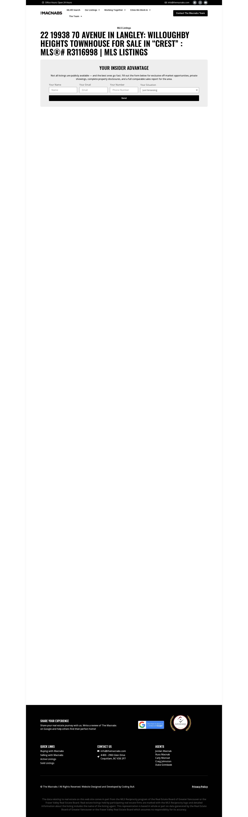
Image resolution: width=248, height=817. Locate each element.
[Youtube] (206, 3)
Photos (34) (82, 293)
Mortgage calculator (166, 300)
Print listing (82, 307)
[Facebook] (195, 3)
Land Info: (50, 630)
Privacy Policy (200, 786)
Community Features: (62, 533)
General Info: (54, 338)
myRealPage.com (128, 692)
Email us (58, 672)
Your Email (85, 84)
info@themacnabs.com (64, 675)
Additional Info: (57, 426)
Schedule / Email (166, 293)
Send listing (82, 300)
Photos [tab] (53, 134)
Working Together (113, 10)
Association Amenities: (63, 519)
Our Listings (91, 10)
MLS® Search (73, 10)
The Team (74, 16)
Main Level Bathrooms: (63, 548)
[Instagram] (200, 3)
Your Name (55, 84)
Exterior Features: (59, 504)
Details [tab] (44, 134)
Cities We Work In (139, 10)
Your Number (117, 84)
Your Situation (148, 84)
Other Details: (55, 562)
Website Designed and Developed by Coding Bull (108, 786)
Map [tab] (61, 134)
